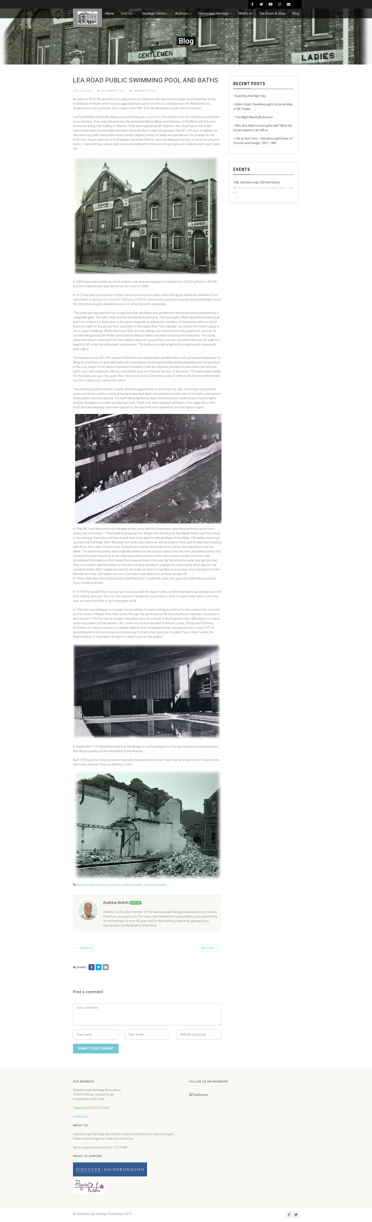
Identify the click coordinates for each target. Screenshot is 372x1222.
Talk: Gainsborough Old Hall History (256, 182)
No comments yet (112, 90)
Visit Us (126, 13)
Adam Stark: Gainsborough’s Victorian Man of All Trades (263, 107)
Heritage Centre (154, 13)
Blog (295, 13)
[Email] (106, 967)
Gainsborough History (91, 885)
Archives (181, 13)
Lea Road (113, 885)
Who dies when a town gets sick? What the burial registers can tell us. (262, 128)
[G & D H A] (87, 17)
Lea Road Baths (131, 885)
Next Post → (210, 948)
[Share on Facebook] (91, 967)
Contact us (80, 1116)
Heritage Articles (144, 90)
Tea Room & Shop (272, 13)
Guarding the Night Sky (250, 96)
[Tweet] (99, 967)
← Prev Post (84, 948)
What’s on (245, 13)
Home (109, 13)
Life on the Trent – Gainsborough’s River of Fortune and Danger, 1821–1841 (263, 141)
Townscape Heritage (213, 13)
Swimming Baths (155, 885)
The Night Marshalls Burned (254, 117)
